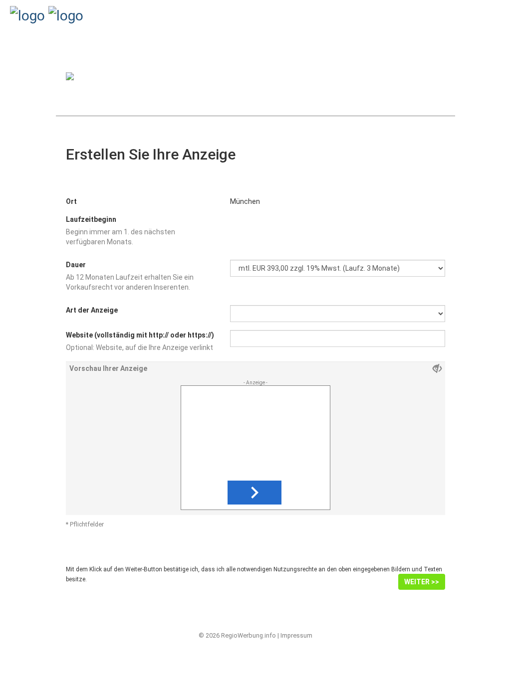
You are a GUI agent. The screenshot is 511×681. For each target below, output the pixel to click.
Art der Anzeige (92, 310)
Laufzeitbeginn (91, 219)
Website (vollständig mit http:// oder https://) (140, 335)
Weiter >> (421, 582)
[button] (254, 493)
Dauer (76, 265)
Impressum (296, 635)
